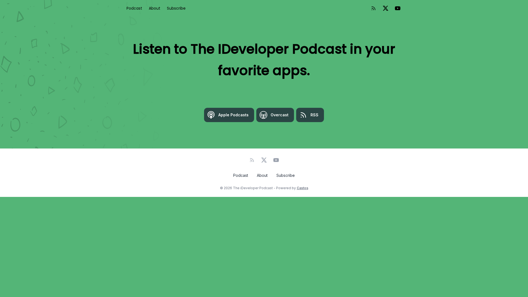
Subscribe (176, 8)
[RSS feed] (373, 8)
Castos (302, 188)
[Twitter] (386, 8)
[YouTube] (398, 8)
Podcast (134, 8)
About (154, 8)
